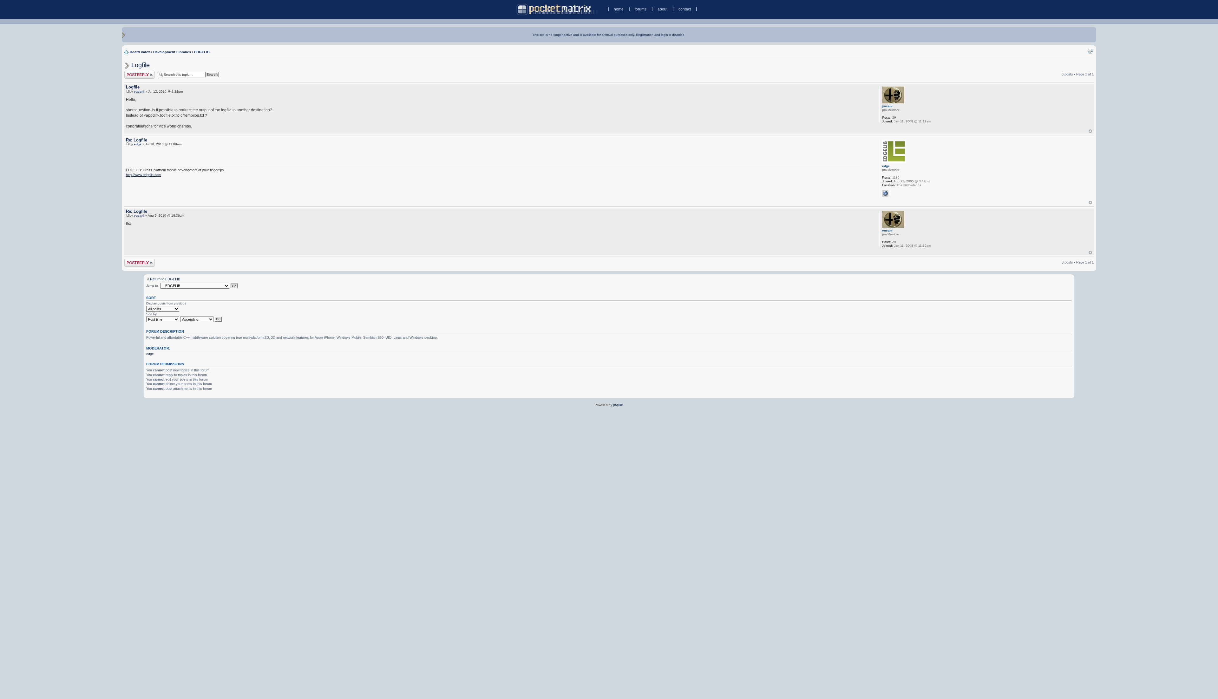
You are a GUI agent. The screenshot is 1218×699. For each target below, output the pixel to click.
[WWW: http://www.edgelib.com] (885, 193)
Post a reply (133, 73)
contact (684, 9)
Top (1090, 131)
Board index (140, 52)
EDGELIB (202, 52)
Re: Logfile (136, 140)
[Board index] (557, 9)
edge (137, 144)
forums (640, 9)
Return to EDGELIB (165, 279)
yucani (139, 91)
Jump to (152, 285)
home (619, 9)
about (662, 9)
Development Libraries (172, 52)
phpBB (618, 405)
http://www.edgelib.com (143, 175)
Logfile (140, 65)
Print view (1090, 51)
